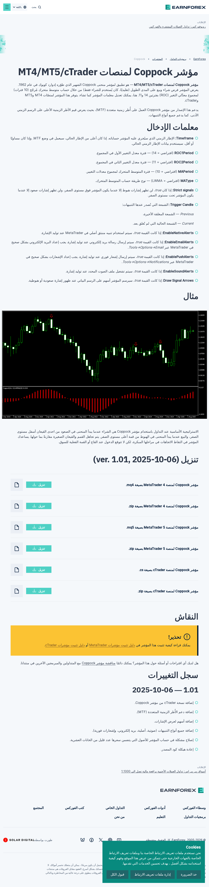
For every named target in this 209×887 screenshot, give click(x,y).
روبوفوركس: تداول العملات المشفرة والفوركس (177, 26)
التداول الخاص (115, 808)
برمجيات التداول (195, 817)
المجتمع (38, 808)
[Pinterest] (110, 840)
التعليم (161, 817)
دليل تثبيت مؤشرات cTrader (65, 645)
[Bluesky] (82, 840)
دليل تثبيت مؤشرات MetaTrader (112, 645)
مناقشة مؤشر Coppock (99, 663)
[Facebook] (91, 840)
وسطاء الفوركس (194, 808)
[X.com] (100, 840)
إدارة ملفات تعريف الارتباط (153, 874)
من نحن (119, 817)
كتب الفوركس (74, 808)
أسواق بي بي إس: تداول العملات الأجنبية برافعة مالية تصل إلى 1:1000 (163, 771)
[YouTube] (119, 840)
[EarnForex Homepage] (186, 7)
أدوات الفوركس (154, 808)
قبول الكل (117, 874)
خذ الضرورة (189, 874)
